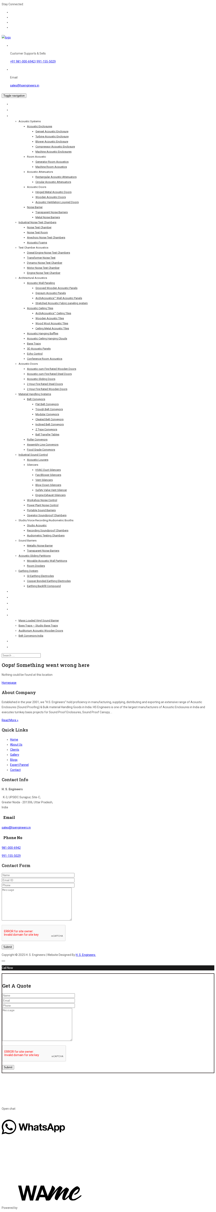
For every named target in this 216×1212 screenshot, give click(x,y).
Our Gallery (18, 603)
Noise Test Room (37, 232)
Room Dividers (36, 565)
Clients (15, 597)
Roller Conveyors (37, 439)
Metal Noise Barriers (47, 217)
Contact (15, 647)
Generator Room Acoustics (52, 161)
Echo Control (35, 353)
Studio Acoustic (37, 525)
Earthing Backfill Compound (44, 586)
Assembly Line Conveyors (42, 444)
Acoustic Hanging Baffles (42, 333)
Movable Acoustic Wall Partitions (47, 560)
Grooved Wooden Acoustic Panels (56, 288)
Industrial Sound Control (33, 454)
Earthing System (28, 570)
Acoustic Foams (37, 242)
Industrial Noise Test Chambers (37, 222)
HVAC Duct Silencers (48, 469)
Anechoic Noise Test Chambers (46, 237)
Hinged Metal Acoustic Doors (53, 192)
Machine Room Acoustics (51, 166)
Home (14, 104)
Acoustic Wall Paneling (41, 283)
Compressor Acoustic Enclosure (55, 146)
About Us (16, 110)
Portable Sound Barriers (41, 510)
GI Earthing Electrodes (40, 575)
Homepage (9, 682)
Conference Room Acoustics (44, 358)
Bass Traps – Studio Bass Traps (38, 625)
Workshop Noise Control (42, 500)
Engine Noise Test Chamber (43, 272)
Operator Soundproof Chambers (46, 515)
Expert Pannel (19, 609)
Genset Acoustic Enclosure (51, 131)
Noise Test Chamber (39, 227)
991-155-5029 (11, 855)
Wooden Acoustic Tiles (49, 318)
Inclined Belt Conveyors (49, 424)
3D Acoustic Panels (39, 348)
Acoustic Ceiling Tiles (40, 308)
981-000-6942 (11, 847)
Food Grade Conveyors (41, 449)
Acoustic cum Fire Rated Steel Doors (49, 373)
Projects (16, 591)
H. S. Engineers (86, 955)
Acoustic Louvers (37, 459)
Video (14, 641)
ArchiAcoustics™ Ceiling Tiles (53, 313)
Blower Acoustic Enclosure (51, 141)
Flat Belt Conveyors (47, 404)
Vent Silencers (44, 480)
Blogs (14, 615)
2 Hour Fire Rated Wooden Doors (47, 389)
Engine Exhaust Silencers (50, 495)
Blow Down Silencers (48, 485)
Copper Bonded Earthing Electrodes (49, 581)
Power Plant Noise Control (42, 505)
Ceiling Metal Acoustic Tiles (52, 328)
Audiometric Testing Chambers (46, 535)
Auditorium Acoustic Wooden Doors (41, 630)
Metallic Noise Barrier (40, 545)
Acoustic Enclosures (39, 126)
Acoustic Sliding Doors (41, 378)
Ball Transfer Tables (47, 434)
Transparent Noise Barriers (51, 212)
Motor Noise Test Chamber (43, 267)
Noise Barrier (35, 207)
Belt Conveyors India (31, 635)
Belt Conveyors (36, 399)
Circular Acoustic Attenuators (53, 182)
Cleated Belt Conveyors (49, 419)
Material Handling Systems (35, 394)
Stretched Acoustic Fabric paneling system (61, 303)
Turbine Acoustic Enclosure (52, 136)
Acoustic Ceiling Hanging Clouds (47, 338)
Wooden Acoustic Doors (50, 197)
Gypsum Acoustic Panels (50, 293)
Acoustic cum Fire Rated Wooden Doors (51, 368)
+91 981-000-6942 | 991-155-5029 (33, 61)
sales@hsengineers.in (24, 85)
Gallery (14, 754)
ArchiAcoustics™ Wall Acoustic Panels (58, 298)
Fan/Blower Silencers (48, 474)
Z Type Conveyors (46, 429)
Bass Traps (34, 343)
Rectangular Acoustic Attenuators (56, 176)
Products (16, 115)
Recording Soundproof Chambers (47, 530)
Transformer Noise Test (41, 257)
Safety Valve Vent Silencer (51, 490)
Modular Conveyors (47, 414)
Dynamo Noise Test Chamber (44, 262)
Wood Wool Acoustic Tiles (51, 323)
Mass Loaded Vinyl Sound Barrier (39, 620)
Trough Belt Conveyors (49, 409)
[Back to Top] (3, 961)
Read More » (10, 720)
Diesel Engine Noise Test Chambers (48, 252)
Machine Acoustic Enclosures (53, 151)
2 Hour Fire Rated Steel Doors (45, 384)
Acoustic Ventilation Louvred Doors (57, 202)
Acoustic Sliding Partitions (35, 555)
